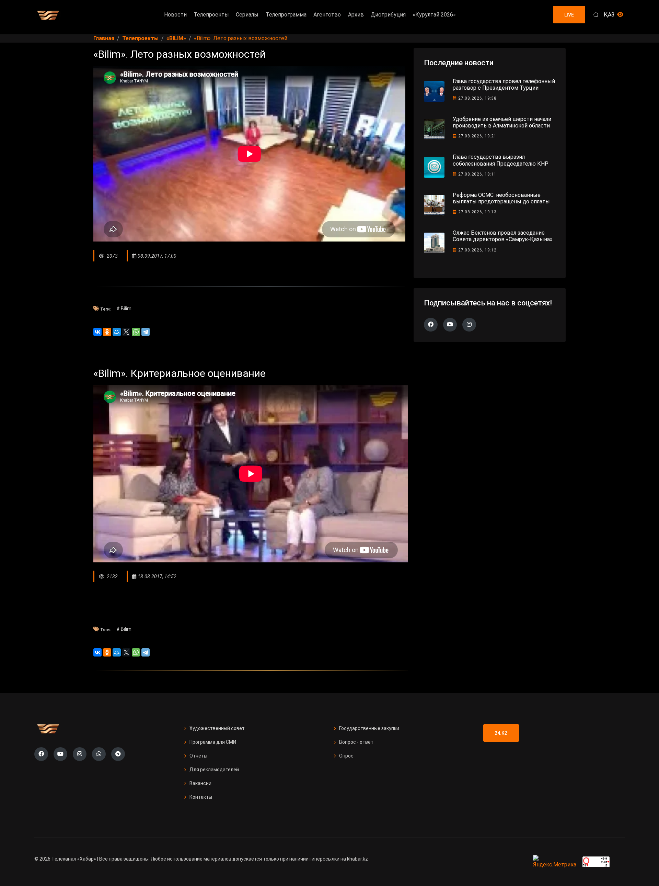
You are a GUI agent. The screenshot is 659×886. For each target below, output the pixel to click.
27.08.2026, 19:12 (477, 250)
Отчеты (198, 756)
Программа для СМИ (212, 742)
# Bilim (123, 308)
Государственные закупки (369, 728)
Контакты (200, 797)
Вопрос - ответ (356, 742)
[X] (126, 332)
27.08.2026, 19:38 (477, 98)
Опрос (346, 756)
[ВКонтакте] (97, 332)
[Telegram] (145, 332)
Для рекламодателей (214, 769)
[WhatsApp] (136, 332)
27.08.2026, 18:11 (477, 174)
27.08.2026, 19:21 (477, 136)
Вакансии (200, 783)
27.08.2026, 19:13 (477, 212)
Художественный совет (217, 728)
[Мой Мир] (117, 332)
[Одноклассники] (107, 332)
